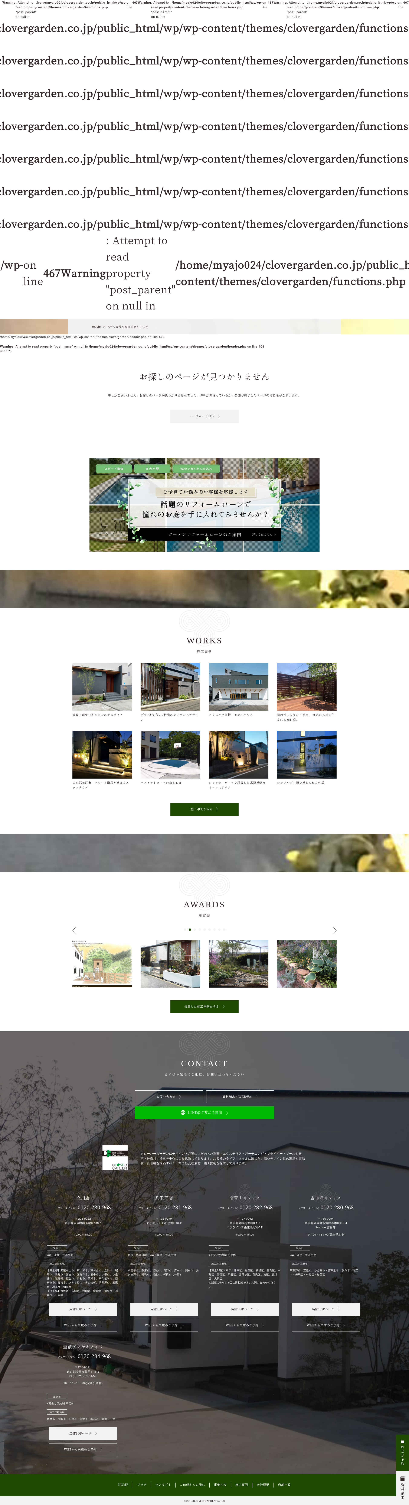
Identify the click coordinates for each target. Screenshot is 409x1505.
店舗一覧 (284, 1485)
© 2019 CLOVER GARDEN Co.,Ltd (204, 1500)
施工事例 (241, 1485)
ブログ (142, 1485)
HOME (123, 1485)
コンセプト (163, 1485)
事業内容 (220, 1485)
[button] (185, 929)
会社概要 (263, 1485)
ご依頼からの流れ (192, 1485)
